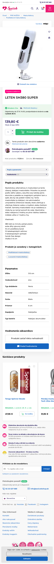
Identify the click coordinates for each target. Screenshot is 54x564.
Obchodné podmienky (37, 534)
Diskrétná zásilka (35, 519)
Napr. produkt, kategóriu (19, 23)
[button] (32, 8)
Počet (8, 132)
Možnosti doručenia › (20, 144)
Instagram (44, 504)
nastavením (35, 550)
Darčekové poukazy (36, 516)
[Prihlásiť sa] (37, 8)
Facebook (32, 504)
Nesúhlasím (27, 554)
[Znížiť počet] (12, 133)
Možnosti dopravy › (30, 108)
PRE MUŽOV (15, 15)
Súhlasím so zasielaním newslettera (15, 474)
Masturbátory (28, 15)
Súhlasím (27, 559)
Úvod (5, 15)
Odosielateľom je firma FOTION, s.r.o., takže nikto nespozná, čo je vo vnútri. (26, 428)
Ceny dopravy (33, 523)
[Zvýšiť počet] (12, 130)
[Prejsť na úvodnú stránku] (10, 9)
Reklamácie (32, 527)
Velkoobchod (33, 530)
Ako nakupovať (9, 519)
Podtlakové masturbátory (16, 18)
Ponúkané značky (10, 527)
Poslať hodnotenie (28, 346)
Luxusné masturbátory (17, 257)
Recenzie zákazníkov (11, 523)
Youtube (20, 504)
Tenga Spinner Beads (15, 399)
